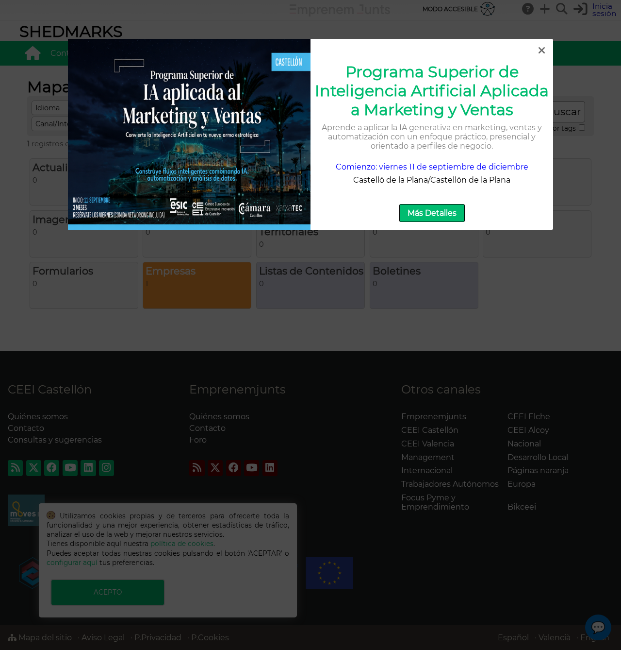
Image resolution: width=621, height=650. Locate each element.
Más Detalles (432, 213)
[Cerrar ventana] (541, 50)
